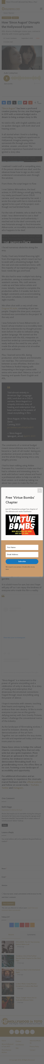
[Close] (39, 490)
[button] (22, 525)
